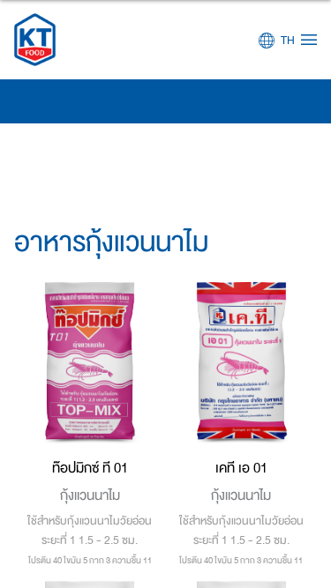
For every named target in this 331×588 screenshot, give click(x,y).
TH (288, 40)
